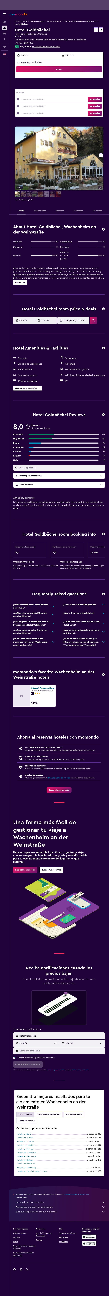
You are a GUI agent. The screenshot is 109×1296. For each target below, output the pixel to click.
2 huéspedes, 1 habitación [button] (29, 62)
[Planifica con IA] (4, 39)
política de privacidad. (80, 1070)
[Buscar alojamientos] (4, 28)
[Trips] (4, 46)
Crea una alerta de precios (59, 778)
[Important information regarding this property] (103, 534)
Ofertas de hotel (21, 21)
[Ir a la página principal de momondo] (18, 14)
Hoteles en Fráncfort (25, 1145)
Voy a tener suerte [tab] (74, 1114)
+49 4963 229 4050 (24, 43)
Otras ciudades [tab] (25, 1114)
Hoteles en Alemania (54, 21)
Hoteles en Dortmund (26, 1164)
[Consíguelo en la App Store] (89, 1243)
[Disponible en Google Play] (89, 1237)
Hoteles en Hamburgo (26, 1156)
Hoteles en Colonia (25, 1160)
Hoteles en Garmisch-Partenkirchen (32, 1171)
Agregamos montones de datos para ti (34, 1207)
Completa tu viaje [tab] (27, 1121)
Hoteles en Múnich (25, 1138)
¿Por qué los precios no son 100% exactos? (36, 1212)
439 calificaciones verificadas (46, 47)
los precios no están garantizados (77, 1194)
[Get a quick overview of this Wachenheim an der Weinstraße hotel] (103, 229)
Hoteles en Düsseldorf (26, 1153)
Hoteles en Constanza (26, 1141)
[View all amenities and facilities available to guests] (103, 348)
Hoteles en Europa (36, 21)
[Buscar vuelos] (4, 22)
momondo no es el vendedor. (30, 1202)
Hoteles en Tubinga (25, 1149)
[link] (59, 790)
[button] (4, 14)
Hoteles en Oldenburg (26, 1168)
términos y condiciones (56, 1070)
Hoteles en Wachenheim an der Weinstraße (80, 21)
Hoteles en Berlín (24, 1134)
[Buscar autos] (4, 33)
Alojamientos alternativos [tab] (48, 1114)
